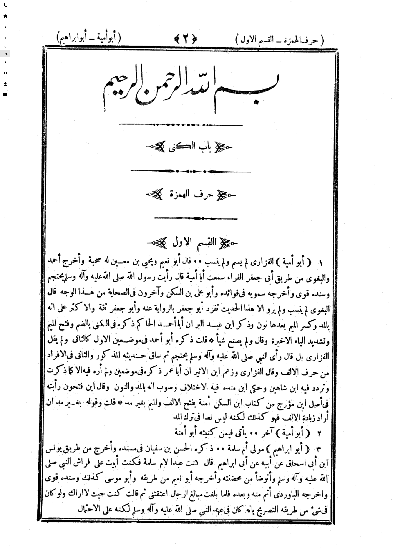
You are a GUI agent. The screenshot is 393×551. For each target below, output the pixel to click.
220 (5, 54)
